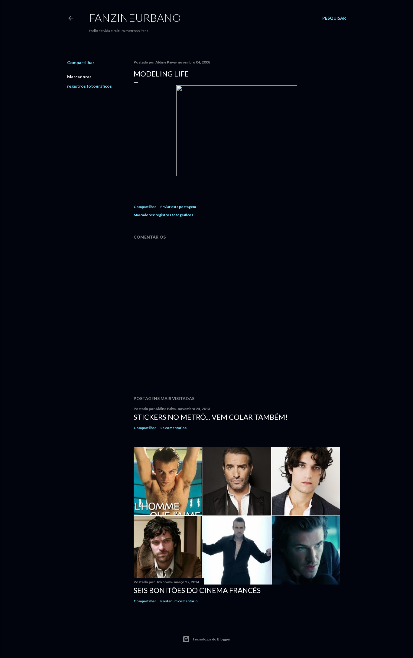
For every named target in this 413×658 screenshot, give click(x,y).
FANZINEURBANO (135, 17)
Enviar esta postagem (178, 206)
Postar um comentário (179, 601)
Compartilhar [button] (80, 62)
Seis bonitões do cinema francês (197, 590)
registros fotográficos (89, 86)
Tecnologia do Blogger (211, 639)
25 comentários (173, 427)
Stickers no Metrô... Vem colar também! (211, 416)
